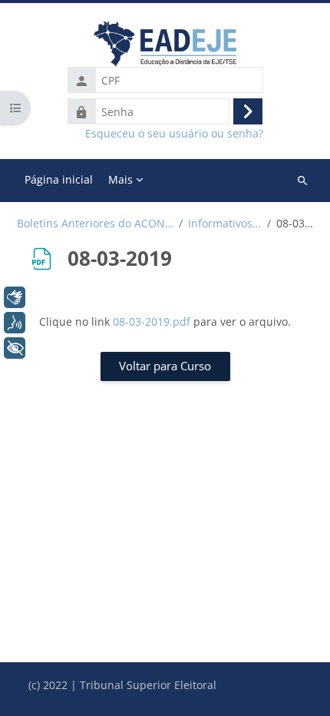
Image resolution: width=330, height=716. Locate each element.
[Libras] (14, 297)
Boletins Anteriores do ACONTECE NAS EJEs (95, 223)
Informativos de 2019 (225, 223)
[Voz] (14, 322)
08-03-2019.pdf (151, 321)
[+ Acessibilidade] (14, 348)
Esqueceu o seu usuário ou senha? (174, 134)
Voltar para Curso (165, 365)
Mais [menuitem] (120, 179)
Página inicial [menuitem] (59, 179)
